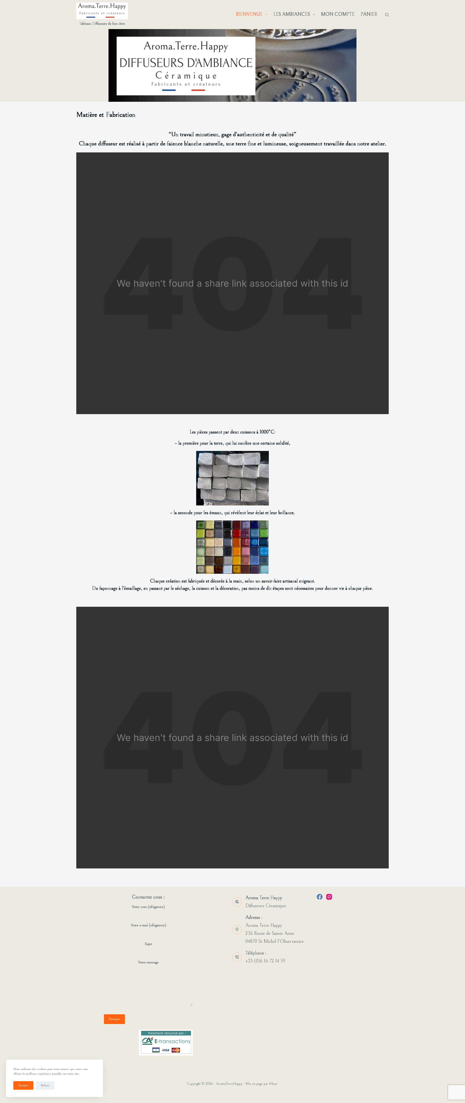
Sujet (148, 944)
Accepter (23, 1085)
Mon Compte (338, 14)
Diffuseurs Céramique (265, 906)
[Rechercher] (387, 14)
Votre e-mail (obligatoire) (148, 925)
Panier (369, 14)
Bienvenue (249, 14)
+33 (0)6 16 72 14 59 (265, 961)
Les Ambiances (291, 14)
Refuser (45, 1085)
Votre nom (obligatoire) (148, 907)
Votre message (148, 962)
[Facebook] (320, 897)
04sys (273, 1084)
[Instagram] (329, 897)
